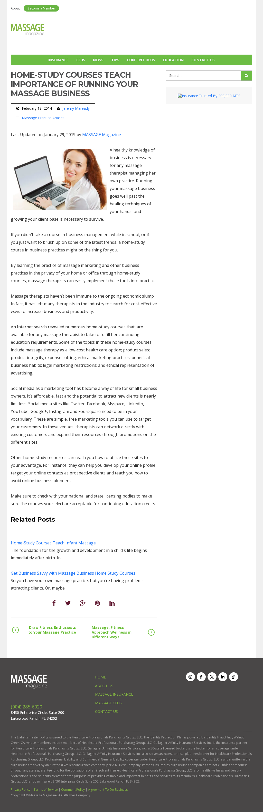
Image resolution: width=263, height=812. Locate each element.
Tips (115, 59)
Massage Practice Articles (43, 118)
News (98, 59)
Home (100, 677)
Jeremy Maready (76, 108)
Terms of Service (46, 789)
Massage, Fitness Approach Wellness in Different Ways (112, 632)
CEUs (80, 59)
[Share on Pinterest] (97, 603)
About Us (104, 685)
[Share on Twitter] (67, 603)
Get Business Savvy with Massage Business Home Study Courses (73, 573)
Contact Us (203, 59)
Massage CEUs (108, 703)
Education (173, 59)
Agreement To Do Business (108, 789)
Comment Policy (73, 789)
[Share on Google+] (82, 603)
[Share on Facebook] (54, 603)
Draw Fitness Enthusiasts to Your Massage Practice (52, 629)
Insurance (58, 59)
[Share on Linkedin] (112, 603)
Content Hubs (141, 59)
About (15, 8)
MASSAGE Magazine (101, 134)
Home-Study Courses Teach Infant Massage (53, 543)
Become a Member (41, 8)
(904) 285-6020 (26, 707)
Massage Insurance (114, 694)
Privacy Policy (20, 789)
